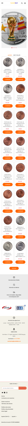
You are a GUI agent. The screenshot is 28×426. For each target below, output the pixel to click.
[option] (14, 28)
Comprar (7, 79)
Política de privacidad (7, 409)
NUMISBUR (17, 422)
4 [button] (16, 47)
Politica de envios (6, 407)
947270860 (17, 338)
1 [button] (12, 47)
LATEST (10, 55)
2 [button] (13, 47)
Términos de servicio (6, 403)
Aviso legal (4, 411)
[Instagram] (6, 392)
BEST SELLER (16, 55)
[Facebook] (4, 392)
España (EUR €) (5, 416)
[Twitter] (2, 392)
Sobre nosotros (5, 401)
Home (3, 396)
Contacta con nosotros (7, 398)
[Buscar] (21, 3)
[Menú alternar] (2, 3)
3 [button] (14, 47)
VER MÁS (14, 268)
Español (14, 416)
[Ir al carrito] (25, 3)
